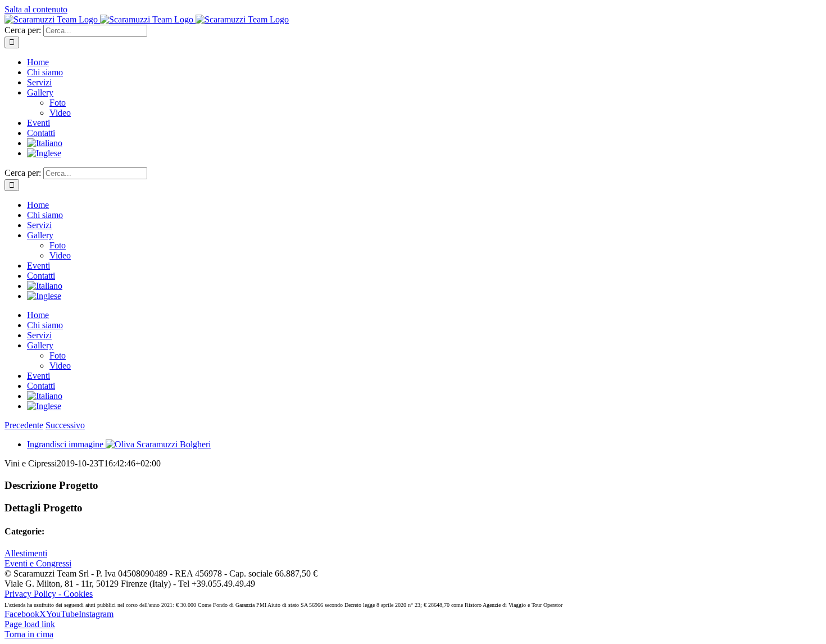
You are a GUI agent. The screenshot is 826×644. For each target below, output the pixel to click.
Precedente (23, 425)
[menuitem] (44, 143)
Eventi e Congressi (37, 563)
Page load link (29, 624)
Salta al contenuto (35, 9)
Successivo (65, 425)
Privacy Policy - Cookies (48, 593)
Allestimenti (25, 553)
